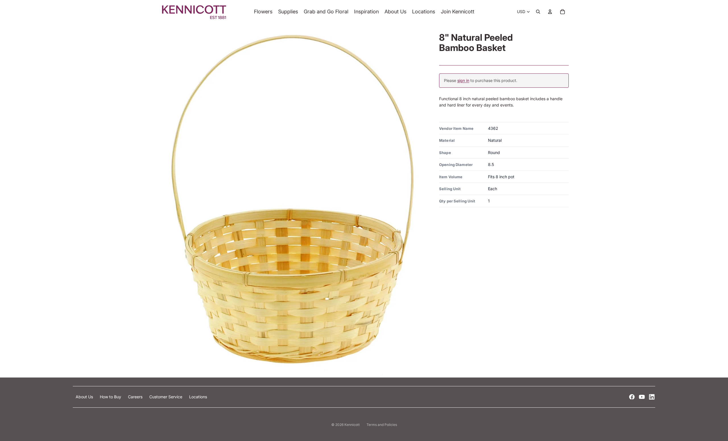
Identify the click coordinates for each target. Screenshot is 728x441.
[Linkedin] (651, 396)
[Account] (550, 11)
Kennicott (352, 424)
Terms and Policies (382, 424)
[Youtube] (641, 396)
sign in (463, 80)
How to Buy (111, 396)
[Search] (538, 11)
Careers (136, 396)
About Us (85, 396)
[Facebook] (631, 396)
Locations (198, 396)
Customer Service (166, 396)
